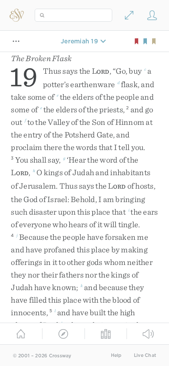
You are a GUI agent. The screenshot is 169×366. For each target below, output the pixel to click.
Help (116, 355)
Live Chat (145, 355)
